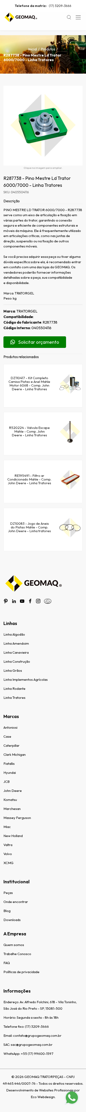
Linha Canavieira (16, 652)
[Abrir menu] (78, 17)
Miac (7, 827)
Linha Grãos (12, 670)
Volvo (7, 854)
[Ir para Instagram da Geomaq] (38, 601)
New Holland (13, 836)
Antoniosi (10, 727)
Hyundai (9, 772)
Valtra (7, 845)
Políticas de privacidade (21, 972)
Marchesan (12, 808)
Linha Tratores (14, 697)
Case (7, 736)
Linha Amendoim (16, 643)
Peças (8, 892)
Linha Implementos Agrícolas (25, 679)
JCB (6, 781)
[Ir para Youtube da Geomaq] (22, 601)
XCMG (8, 863)
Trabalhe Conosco (17, 954)
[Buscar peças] (69, 17)
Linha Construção (16, 661)
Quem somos (13, 945)
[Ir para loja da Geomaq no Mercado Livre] (47, 601)
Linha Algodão (14, 634)
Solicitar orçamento (38, 342)
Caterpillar (11, 745)
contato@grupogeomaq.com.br (37, 1035)
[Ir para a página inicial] (20, 17)
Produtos (48, 49)
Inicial (32, 49)
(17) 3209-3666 (43, 6)
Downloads (12, 920)
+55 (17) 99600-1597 (37, 1053)
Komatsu (10, 799)
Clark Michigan (14, 754)
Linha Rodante (14, 688)
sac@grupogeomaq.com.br (32, 1044)
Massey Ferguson (17, 817)
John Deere (12, 790)
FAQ (6, 963)
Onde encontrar (15, 902)
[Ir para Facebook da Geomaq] (30, 601)
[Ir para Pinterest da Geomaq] (5, 601)
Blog (7, 911)
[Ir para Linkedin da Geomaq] (14, 601)
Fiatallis (9, 763)
